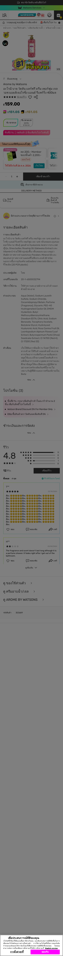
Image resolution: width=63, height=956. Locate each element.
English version (51, 948)
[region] (31, 945)
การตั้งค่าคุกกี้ (17, 951)
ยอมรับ (45, 951)
